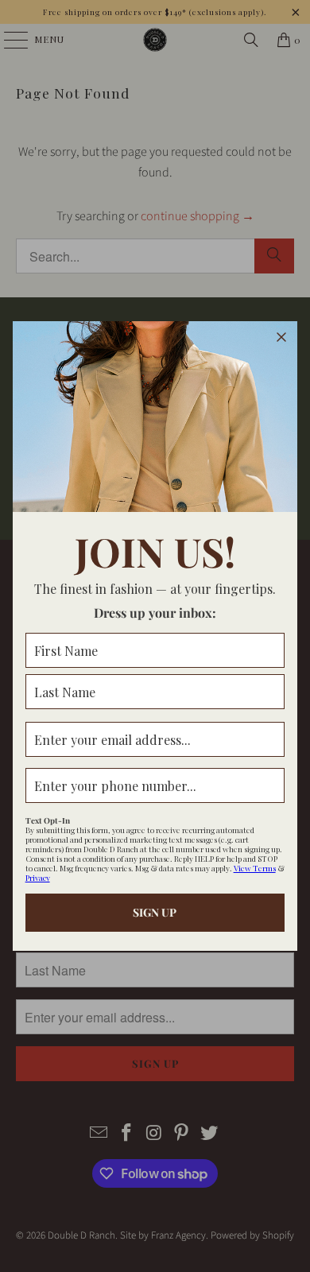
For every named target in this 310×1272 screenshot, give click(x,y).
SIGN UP (154, 912)
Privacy (37, 877)
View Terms (255, 868)
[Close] (281, 337)
